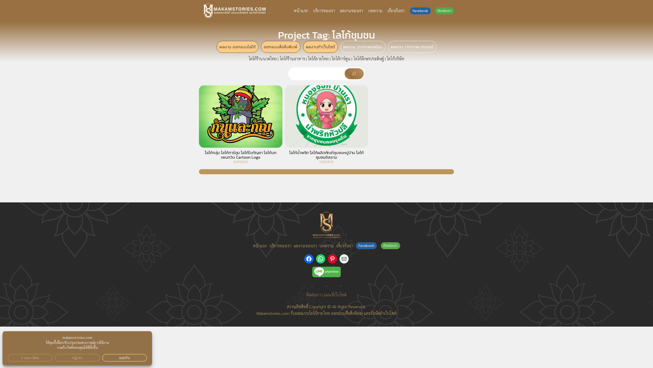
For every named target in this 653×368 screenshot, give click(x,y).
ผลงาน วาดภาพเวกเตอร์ (412, 47)
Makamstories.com (273, 313)
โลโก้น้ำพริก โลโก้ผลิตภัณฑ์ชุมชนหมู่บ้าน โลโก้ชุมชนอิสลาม (326, 154)
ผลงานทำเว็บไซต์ (320, 47)
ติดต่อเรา (444, 11)
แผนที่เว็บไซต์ (335, 294)
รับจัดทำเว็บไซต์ (384, 313)
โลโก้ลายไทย (318, 58)
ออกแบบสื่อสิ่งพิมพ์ (281, 47)
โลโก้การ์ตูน (341, 58)
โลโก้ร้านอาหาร (292, 58)
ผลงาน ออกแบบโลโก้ (237, 47)
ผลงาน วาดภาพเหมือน (363, 47)
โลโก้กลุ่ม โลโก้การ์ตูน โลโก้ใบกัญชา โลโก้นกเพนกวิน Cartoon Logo (241, 154)
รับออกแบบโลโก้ (304, 313)
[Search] (354, 73)
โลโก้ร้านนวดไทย (263, 58)
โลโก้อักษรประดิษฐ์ (369, 58)
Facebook (420, 11)
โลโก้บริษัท (395, 58)
